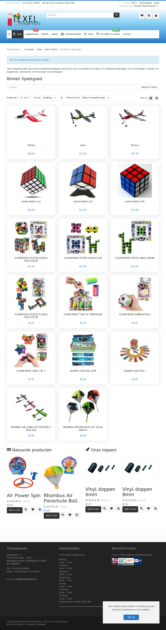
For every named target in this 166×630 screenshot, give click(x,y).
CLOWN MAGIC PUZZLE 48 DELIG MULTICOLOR (31, 259)
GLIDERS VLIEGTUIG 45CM (83, 371)
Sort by (36, 98)
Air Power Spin (24, 495)
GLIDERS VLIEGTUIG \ (135, 371)
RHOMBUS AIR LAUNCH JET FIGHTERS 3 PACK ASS (31, 429)
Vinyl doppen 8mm (137, 491)
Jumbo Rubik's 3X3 (135, 201)
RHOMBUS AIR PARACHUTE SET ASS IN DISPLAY (82, 429)
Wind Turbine (51, 49)
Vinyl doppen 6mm (100, 491)
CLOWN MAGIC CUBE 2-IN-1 (31, 371)
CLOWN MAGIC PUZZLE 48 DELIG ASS (83, 258)
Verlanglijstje (145, 3)
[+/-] (61, 97)
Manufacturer (73, 98)
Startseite (29, 49)
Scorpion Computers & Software (31, 624)
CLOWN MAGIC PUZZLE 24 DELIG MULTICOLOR (31, 316)
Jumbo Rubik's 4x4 (31, 201)
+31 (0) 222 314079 (31, 3)
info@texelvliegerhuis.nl (25, 579)
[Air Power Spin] (25, 473)
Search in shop (149, 87)
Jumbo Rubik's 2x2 (83, 201)
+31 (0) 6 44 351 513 (23, 571)
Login (156, 3)
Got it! (131, 617)
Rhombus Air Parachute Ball (61, 498)
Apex (83, 145)
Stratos (135, 145)
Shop (39, 49)
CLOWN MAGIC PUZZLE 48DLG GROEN (134, 258)
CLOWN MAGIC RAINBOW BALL (135, 314)
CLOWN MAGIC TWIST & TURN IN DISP (83, 314)
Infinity (31, 145)
